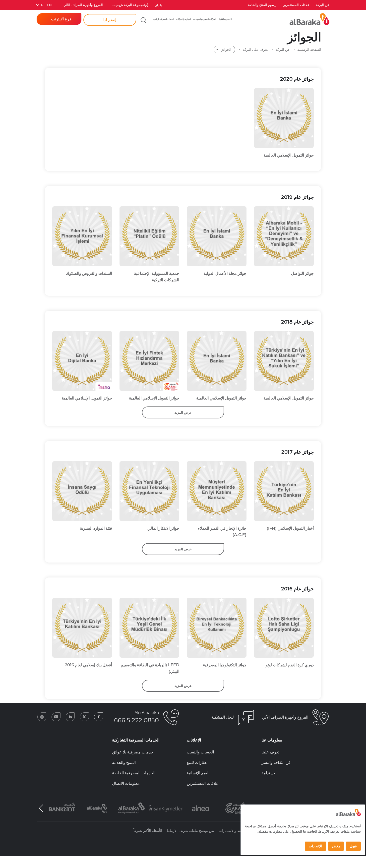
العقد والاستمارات (231, 830)
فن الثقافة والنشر (276, 762)
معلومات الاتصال (126, 783)
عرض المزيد (183, 412)
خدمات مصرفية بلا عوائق (132, 752)
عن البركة (322, 5)
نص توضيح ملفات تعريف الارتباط (190, 830)
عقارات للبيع (197, 762)
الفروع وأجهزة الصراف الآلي (83, 5)
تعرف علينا (270, 752)
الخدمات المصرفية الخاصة (133, 773)
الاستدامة (269, 773)
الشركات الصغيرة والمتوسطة (204, 19)
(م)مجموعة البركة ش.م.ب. (130, 5)
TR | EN (45, 5)
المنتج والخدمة (124, 762)
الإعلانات (194, 740)
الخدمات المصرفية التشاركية (135, 740)
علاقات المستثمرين (296, 5)
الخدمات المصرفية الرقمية (163, 19)
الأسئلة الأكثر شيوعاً (147, 830)
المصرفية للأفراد (225, 19)
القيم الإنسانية (198, 773)
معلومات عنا (271, 740)
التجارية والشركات (183, 19)
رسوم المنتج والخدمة (261, 5)
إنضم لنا (109, 19)
